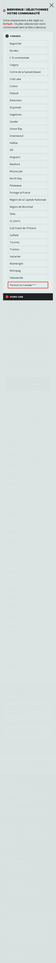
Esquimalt (15, 107)
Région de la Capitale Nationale (28, 199)
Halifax (14, 143)
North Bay (16, 178)
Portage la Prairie (20, 192)
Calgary (14, 65)
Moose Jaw (16, 171)
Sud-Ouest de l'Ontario (23, 228)
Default (8, 24)
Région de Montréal (21, 207)
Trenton (14, 249)
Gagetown (16, 114)
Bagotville (15, 43)
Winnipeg (15, 270)
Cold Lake (15, 79)
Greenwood (16, 136)
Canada (15, 36)
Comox (14, 86)
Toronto (15, 242)
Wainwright (16, 263)
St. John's (15, 221)
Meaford (15, 164)
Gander (14, 121)
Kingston (15, 157)
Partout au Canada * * (23, 285)
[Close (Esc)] (51, 5)
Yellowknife (16, 278)
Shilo (12, 214)
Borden (14, 50)
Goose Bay (16, 128)
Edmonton (16, 100)
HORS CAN (16, 296)
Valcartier (15, 256)
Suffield (14, 235)
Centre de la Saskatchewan (25, 72)
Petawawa (15, 185)
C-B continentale (19, 57)
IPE (11, 150)
